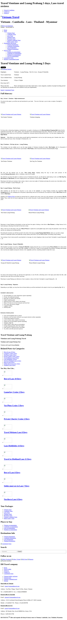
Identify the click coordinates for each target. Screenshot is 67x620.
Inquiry (2, 90)
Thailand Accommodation (14, 55)
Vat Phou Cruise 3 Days (10, 355)
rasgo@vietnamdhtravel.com (12, 608)
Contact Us (7, 572)
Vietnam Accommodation (13, 52)
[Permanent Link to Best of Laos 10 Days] (8, 375)
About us (6, 13)
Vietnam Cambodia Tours (10, 517)
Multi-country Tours (12, 41)
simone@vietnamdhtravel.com (12, 597)
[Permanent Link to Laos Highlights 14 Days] (8, 442)
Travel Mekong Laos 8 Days (11, 358)
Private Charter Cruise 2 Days (11, 356)
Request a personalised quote (11, 59)
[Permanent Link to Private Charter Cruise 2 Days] (8, 415)
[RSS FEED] (24, 559)
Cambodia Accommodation (14, 53)
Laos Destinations (11, 47)
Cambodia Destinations (13, 46)
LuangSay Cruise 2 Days (10, 353)
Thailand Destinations (12, 49)
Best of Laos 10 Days (9, 352)
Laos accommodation (9, 528)
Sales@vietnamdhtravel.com (12, 586)
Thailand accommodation (10, 529)
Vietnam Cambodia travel (10, 579)
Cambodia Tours (11, 34)
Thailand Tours (11, 37)
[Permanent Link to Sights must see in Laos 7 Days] (8, 482)
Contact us (6, 11)
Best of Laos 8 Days (9, 362)
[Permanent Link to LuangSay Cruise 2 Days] (8, 388)
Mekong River (11, 196)
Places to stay (7, 50)
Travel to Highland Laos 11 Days (12, 361)
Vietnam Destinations (12, 44)
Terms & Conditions (9, 10)
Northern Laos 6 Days (9, 365)
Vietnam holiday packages (10, 576)
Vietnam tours (7, 578)
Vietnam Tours (11, 33)
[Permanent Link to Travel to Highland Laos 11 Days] (8, 455)
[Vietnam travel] (10, 17)
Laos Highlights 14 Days (10, 359)
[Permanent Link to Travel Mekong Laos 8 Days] (8, 429)
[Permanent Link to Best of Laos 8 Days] (8, 469)
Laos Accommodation (13, 56)
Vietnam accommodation (10, 525)
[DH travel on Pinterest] (30, 559)
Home (5, 30)
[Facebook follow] (6, 559)
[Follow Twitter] (15, 559)
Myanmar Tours (11, 39)
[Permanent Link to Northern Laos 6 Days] (8, 496)
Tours (5, 31)
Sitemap (6, 580)
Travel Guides (7, 569)
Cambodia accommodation (11, 526)
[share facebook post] (6, 69)
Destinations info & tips (10, 43)
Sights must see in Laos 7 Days (12, 363)
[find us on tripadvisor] (7, 26)
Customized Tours (8, 58)
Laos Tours (10, 36)
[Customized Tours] (6, 543)
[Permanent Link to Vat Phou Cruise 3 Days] (8, 402)
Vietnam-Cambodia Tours (14, 40)
